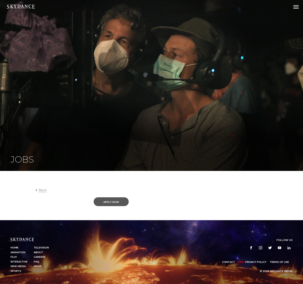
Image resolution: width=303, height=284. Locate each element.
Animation (18, 252)
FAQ (36, 261)
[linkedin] (288, 247)
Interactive (19, 261)
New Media (18, 266)
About (38, 252)
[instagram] (260, 247)
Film (14, 257)
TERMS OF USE (279, 262)
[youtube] (279, 247)
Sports (16, 271)
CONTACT (228, 262)
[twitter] (270, 247)
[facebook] (251, 247)
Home (14, 247)
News (38, 266)
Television (41, 247)
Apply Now (111, 202)
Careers (39, 257)
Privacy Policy (252, 262)
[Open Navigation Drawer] (296, 7)
